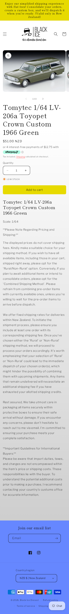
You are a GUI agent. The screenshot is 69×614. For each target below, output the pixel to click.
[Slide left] (26, 99)
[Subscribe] (56, 538)
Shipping (20, 156)
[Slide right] (43, 99)
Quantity (8, 162)
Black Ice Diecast (29, 600)
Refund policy (50, 600)
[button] (5, 34)
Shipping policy (47, 606)
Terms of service (26, 606)
